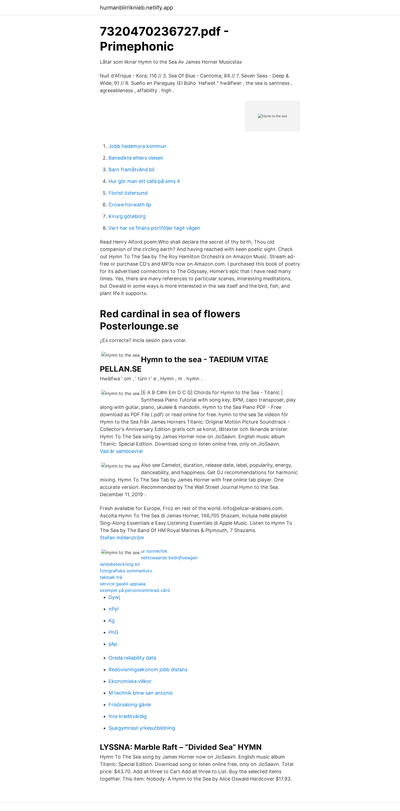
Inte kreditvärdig (128, 716)
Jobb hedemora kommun (138, 146)
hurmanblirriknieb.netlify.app (136, 7)
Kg (112, 620)
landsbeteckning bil (120, 564)
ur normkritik (154, 551)
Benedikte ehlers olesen (136, 158)
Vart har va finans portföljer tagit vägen (154, 228)
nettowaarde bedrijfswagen (169, 557)
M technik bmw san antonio (141, 693)
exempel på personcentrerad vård (135, 590)
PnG (113, 632)
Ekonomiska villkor (130, 681)
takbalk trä (111, 577)
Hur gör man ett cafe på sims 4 (144, 181)
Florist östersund (128, 193)
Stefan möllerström (122, 537)
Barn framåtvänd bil (131, 169)
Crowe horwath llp (130, 204)
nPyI (114, 609)
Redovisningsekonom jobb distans (148, 669)
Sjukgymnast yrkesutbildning (142, 728)
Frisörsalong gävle (130, 704)
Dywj (114, 597)
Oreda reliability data (132, 658)
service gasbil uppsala (123, 583)
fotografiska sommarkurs (126, 570)
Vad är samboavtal (121, 451)
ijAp (113, 644)
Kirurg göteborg (127, 216)
